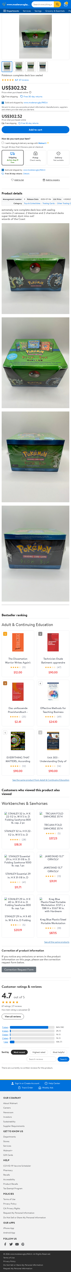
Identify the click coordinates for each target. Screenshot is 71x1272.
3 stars (5, 1034)
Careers (7, 1107)
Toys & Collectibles (32, 203)
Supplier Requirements (13, 1125)
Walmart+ (8, 1150)
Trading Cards (49, 203)
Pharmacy (8, 1170)
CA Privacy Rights (11, 1208)
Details (26, 173)
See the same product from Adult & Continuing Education (40, 780)
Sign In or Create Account (27, 1083)
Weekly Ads (47, 1087)
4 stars (5, 1031)
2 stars (5, 1038)
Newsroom (8, 1112)
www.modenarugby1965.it (36, 102)
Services (27, 10)
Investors (7, 1116)
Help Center (54, 1083)
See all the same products (56, 942)
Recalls (6, 1174)
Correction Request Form (19, 969)
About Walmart (10, 1103)
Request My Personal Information (18, 1212)
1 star (6, 1042)
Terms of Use (9, 1199)
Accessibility (9, 1179)
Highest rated (39, 1052)
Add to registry (53, 179)
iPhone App (8, 1228)
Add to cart (35, 129)
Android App (9, 1232)
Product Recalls (10, 1183)
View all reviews (13, 1016)
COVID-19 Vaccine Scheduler (17, 1165)
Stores (6, 1141)
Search (63, 1059)
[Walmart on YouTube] (17, 1244)
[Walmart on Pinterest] (23, 1244)
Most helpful (58, 1052)
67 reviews (24, 80)
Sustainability (9, 1121)
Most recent (19, 1052)
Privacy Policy (10, 1203)
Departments (13, 10)
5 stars (5, 1027)
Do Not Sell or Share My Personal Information (24, 1217)
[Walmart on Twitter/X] (11, 1244)
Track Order (27, 1087)
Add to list (19, 179)
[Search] (57, 4)
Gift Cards (8, 1154)
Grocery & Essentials (55, 10)
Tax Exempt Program (12, 1188)
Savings (38, 10)
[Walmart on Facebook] (5, 1244)
